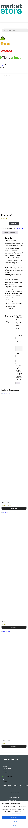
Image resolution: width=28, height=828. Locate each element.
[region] (14, 814)
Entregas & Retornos (13, 797)
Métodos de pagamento (12, 800)
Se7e (4, 770)
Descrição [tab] (5, 232)
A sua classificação (19, 334)
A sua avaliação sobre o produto (19, 342)
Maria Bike (6, 772)
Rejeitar (14, 825)
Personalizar (14, 821)
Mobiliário (6, 75)
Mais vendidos (20, 228)
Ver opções (14, 508)
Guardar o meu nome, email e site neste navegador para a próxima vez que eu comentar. (19, 372)
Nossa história (6, 764)
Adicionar (13, 223)
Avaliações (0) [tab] (13, 232)
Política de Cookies (16, 813)
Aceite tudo (14, 817)
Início (2, 75)
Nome (18, 353)
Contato (5, 766)
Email (18, 358)
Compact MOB (7, 768)
